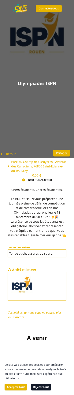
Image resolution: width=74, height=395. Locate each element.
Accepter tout (16, 387)
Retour (11, 154)
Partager (61, 153)
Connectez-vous (49, 8)
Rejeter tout (41, 387)
